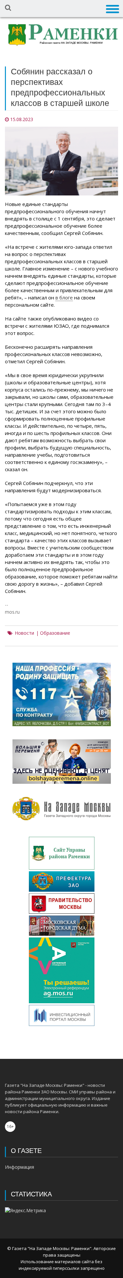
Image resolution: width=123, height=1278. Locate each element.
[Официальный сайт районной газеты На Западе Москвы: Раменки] (61, 36)
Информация (19, 1167)
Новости (24, 633)
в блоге (64, 297)
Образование (55, 633)
